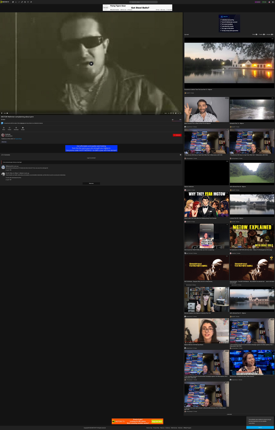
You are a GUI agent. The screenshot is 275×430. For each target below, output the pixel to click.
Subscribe (177, 135)
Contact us (167, 427)
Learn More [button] (252, 423)
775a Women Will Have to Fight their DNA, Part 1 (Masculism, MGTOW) (249, 155)
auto (178, 113)
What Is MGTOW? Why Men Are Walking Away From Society (200, 218)
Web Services (174, 427)
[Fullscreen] (180, 113)
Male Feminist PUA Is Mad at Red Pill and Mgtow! (197, 123)
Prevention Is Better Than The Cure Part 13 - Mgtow (198, 89)
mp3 (177, 107)
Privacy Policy (156, 427)
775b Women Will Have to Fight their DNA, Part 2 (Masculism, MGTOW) (203, 155)
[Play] (2, 113)
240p (178, 105)
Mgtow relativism (189, 186)
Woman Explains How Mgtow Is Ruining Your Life (197, 313)
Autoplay (269, 34)
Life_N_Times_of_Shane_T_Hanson (14, 173)
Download (16, 129)
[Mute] (175, 113)
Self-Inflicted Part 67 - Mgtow (238, 313)
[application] (91, 63)
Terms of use (149, 427)
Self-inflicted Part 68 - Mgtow (238, 186)
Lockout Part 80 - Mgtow (236, 218)
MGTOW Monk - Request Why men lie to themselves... (198, 281)
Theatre (261, 34)
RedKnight (22, 123)
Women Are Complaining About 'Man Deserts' (242, 376)
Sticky (253, 34)
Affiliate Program (187, 427)
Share (3, 129)
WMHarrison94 (9, 166)
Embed (9, 129)
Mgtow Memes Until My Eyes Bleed (193, 344)
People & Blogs (18, 138)
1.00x (169, 113)
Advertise (180, 427)
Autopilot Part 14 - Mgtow (237, 123)
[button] (269, 2)
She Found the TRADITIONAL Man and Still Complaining (199, 250)
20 (173, 113)
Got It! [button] (260, 427)
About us (162, 427)
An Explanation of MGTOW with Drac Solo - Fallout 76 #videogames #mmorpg (251, 250)
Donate (22, 129)
